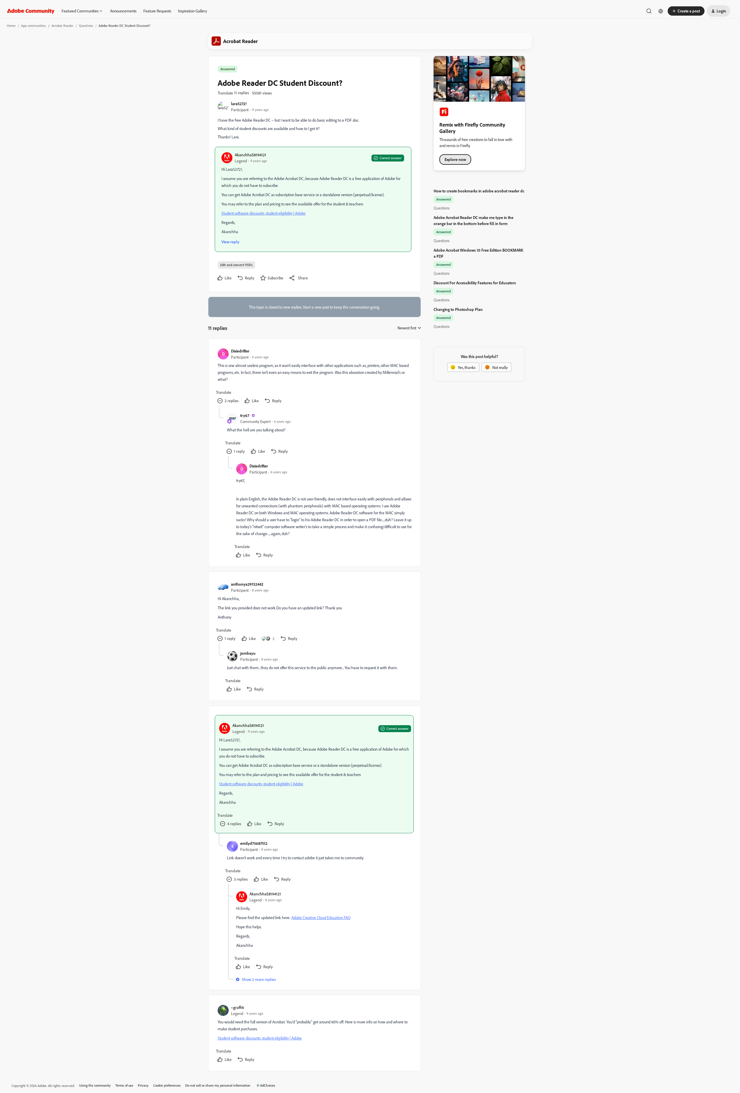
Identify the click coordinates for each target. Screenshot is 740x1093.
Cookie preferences (167, 1085)
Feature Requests (157, 10)
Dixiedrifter (240, 350)
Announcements (123, 10)
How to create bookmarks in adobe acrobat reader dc (479, 190)
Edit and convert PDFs (236, 265)
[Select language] (660, 11)
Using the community (95, 1085)
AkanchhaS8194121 (250, 154)
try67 (244, 415)
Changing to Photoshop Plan (458, 309)
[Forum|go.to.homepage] (31, 11)
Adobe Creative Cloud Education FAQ (321, 917)
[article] (314, 376)
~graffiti (237, 1007)
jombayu (248, 653)
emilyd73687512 (253, 843)
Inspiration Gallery (192, 10)
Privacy (143, 1085)
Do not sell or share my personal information (217, 1085)
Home (11, 25)
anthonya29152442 (247, 584)
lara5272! (239, 103)
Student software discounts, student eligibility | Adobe (263, 213)
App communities (33, 25)
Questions (86, 25)
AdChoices (267, 1085)
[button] (686, 11)
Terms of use (124, 1085)
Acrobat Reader (62, 25)
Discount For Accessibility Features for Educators (475, 282)
